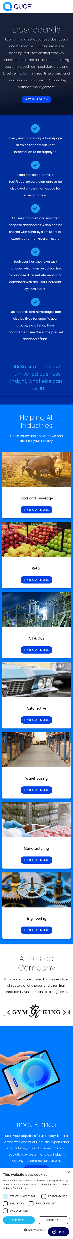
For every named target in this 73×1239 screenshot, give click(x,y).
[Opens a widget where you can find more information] (58, 1232)
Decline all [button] (53, 1220)
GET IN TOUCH (36, 99)
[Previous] (9, 1012)
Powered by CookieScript (36, 1234)
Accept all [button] (19, 1220)
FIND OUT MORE (36, 510)
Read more (35, 1188)
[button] (36, 1230)
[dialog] (36, 1203)
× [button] (68, 1172)
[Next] (64, 1012)
